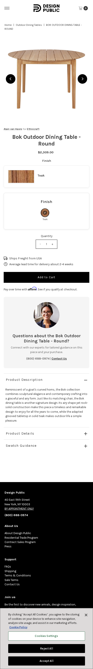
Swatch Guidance (21, 445)
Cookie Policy (18, 627)
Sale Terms (11, 580)
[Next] (82, 79)
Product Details (20, 433)
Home (8, 24)
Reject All (46, 648)
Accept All (46, 660)
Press (8, 546)
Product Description (24, 380)
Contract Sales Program (20, 542)
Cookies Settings (46, 636)
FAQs (8, 566)
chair (69, 398)
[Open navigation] (7, 8)
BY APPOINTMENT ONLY (19, 508)
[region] (46, 79)
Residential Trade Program (21, 537)
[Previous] (10, 79)
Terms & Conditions (18, 575)
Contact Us (12, 584)
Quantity (46, 236)
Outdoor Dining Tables (29, 24)
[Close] (86, 615)
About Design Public (18, 533)
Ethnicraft (33, 129)
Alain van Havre (13, 129)
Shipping (10, 571)
